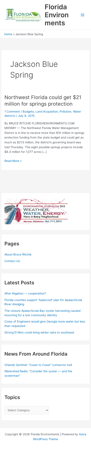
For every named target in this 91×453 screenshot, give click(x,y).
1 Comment (12, 111)
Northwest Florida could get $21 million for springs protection (42, 100)
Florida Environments (57, 15)
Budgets (28, 111)
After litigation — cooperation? (25, 293)
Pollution (65, 111)
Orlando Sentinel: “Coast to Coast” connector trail (38, 365)
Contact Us (12, 261)
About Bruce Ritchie (18, 254)
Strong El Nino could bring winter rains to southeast (39, 332)
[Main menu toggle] (82, 15)
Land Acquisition (47, 111)
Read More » (13, 161)
